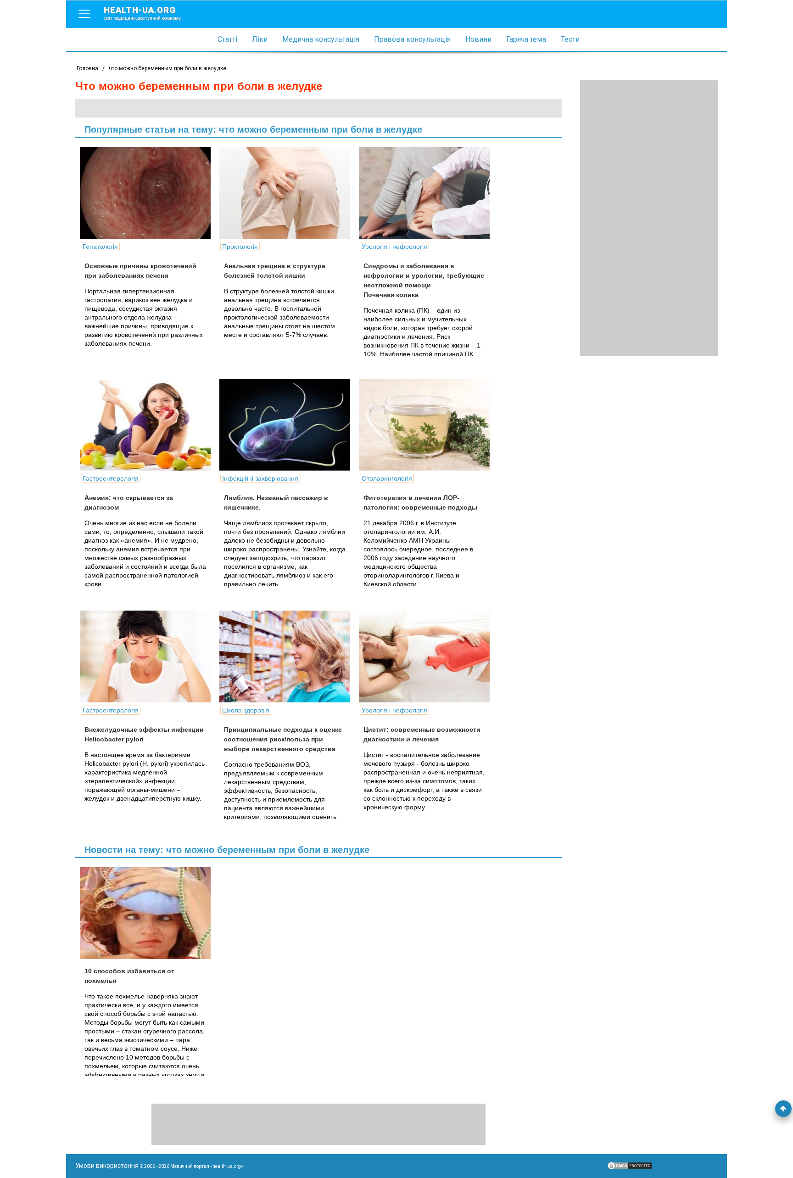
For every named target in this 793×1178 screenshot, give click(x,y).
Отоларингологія (387, 478)
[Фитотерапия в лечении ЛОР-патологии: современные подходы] (428, 425)
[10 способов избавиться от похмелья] (149, 913)
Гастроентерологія (111, 478)
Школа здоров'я (245, 710)
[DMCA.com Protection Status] (630, 1168)
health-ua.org (142, 13)
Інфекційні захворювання (260, 478)
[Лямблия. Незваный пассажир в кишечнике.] (288, 425)
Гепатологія (100, 246)
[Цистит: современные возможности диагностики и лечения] (428, 656)
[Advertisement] (649, 218)
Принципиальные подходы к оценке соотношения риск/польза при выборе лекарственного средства (283, 739)
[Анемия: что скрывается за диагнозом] (149, 425)
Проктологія (240, 246)
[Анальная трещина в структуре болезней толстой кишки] (288, 193)
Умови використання (107, 1165)
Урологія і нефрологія (394, 246)
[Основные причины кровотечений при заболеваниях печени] (149, 193)
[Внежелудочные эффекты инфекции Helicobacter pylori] (149, 656)
